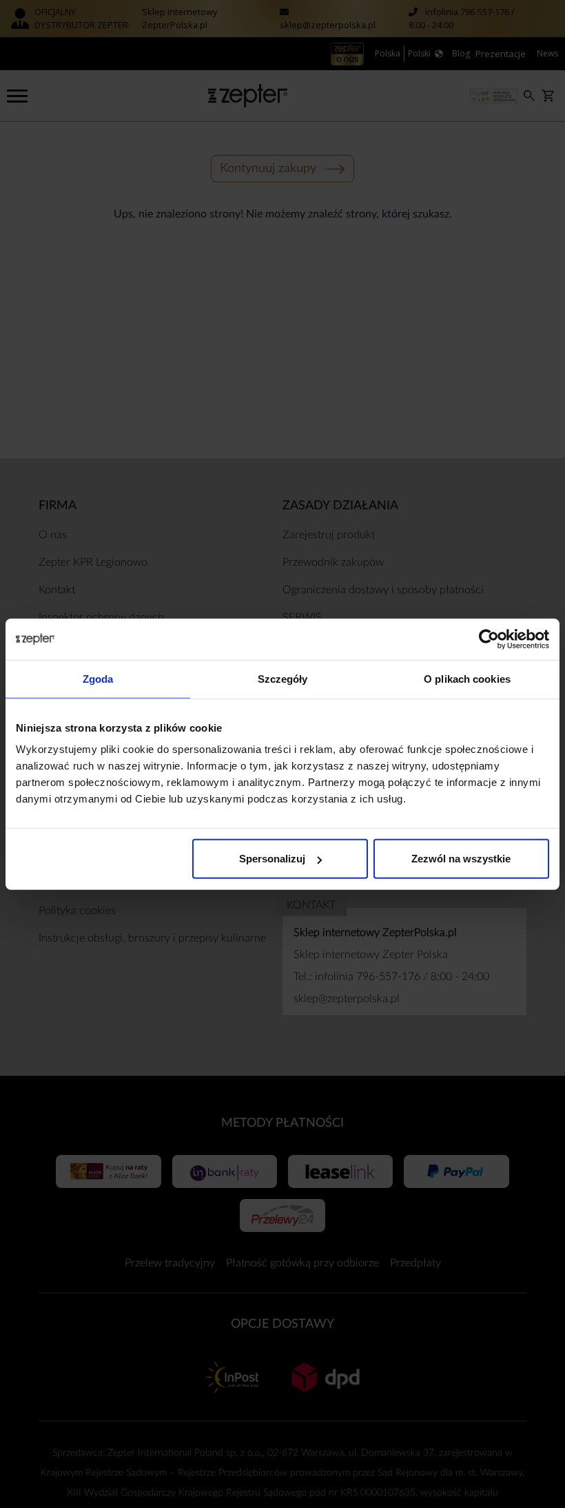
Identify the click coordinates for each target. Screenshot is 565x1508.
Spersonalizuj (272, 858)
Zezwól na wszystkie (461, 858)
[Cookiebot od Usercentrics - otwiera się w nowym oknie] (489, 638)
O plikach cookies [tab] (467, 678)
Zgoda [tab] (98, 678)
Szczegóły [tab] (283, 678)
